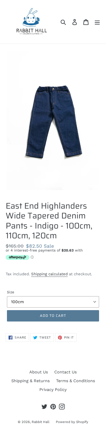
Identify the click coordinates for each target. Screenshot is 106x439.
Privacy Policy (53, 389)
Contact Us (65, 372)
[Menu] (97, 22)
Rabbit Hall (40, 422)
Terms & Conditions (75, 380)
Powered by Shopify (72, 422)
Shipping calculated (49, 274)
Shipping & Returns (30, 380)
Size (10, 292)
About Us (38, 372)
